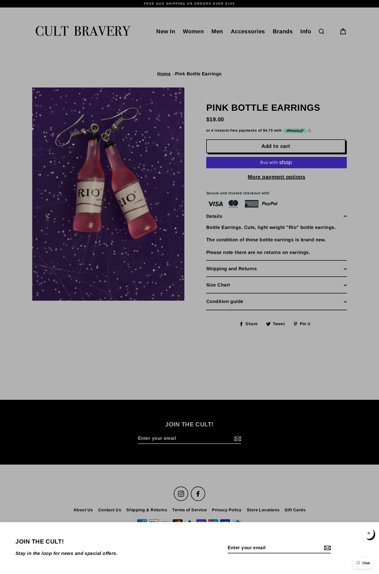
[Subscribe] (327, 548)
